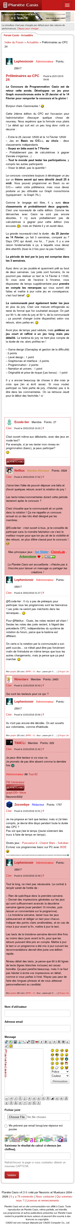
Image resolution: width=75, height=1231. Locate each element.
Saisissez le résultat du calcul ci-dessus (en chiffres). (33, 1147)
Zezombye (22, 804)
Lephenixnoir (24, 61)
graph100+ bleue (16, 792)
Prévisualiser (60, 1081)
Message (10, 1036)
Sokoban (63, 843)
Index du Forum (14, 42)
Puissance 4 (29, 843)
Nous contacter (45, 1196)
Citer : (10, 428)
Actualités (33, 42)
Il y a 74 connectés (22, 1196)
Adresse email (14, 1021)
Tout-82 (33, 774)
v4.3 (22, 1192)
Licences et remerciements (42, 1200)
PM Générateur (15, 782)
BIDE (63, 847)
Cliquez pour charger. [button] (28, 28)
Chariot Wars (47, 843)
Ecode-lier (22, 422)
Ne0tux (19, 470)
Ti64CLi (20, 743)
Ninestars (21, 679)
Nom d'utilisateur (16, 1006)
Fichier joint (12, 1110)
